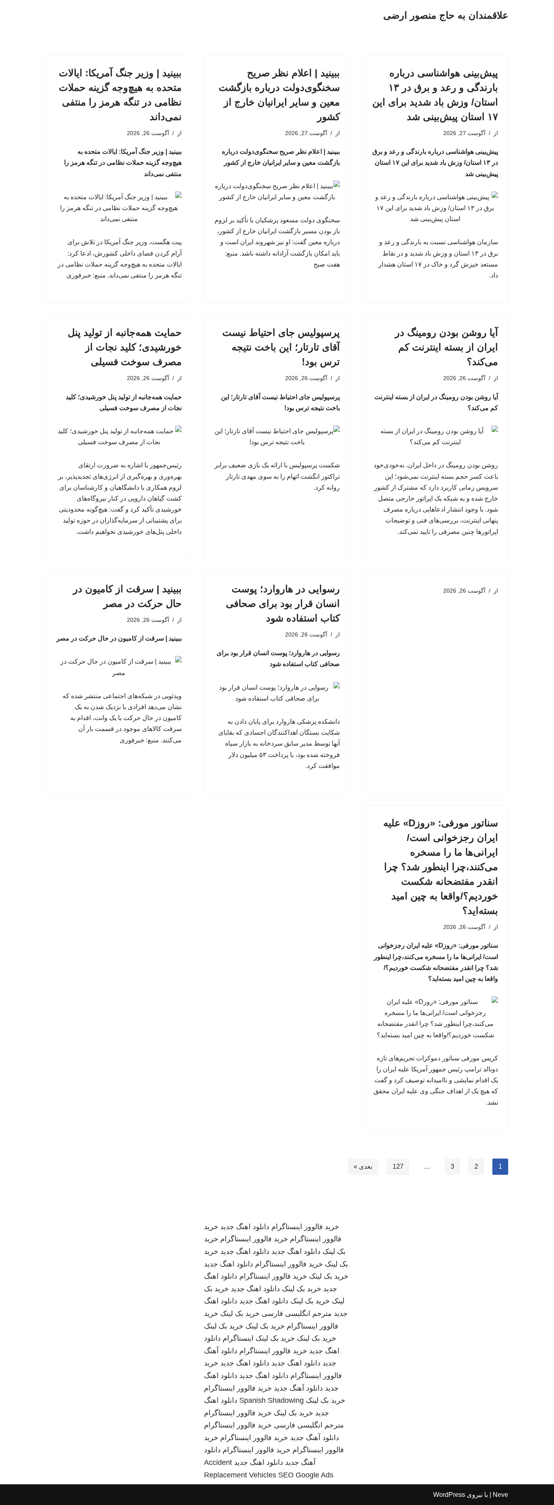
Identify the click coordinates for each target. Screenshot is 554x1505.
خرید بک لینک (328, 1276)
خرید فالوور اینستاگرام (305, 1227)
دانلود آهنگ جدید (298, 1388)
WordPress (449, 1494)
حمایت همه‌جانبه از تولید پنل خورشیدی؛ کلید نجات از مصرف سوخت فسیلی (125, 347)
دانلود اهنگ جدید (244, 1227)
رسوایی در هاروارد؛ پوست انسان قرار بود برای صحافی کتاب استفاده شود (283, 603)
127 (398, 1166)
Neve (500, 1494)
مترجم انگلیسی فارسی (297, 1313)
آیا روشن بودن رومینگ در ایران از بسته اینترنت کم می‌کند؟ (446, 347)
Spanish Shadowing (271, 1400)
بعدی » (363, 1166)
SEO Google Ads (305, 1475)
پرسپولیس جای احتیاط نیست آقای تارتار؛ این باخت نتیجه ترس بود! (281, 347)
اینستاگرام (238, 1338)
